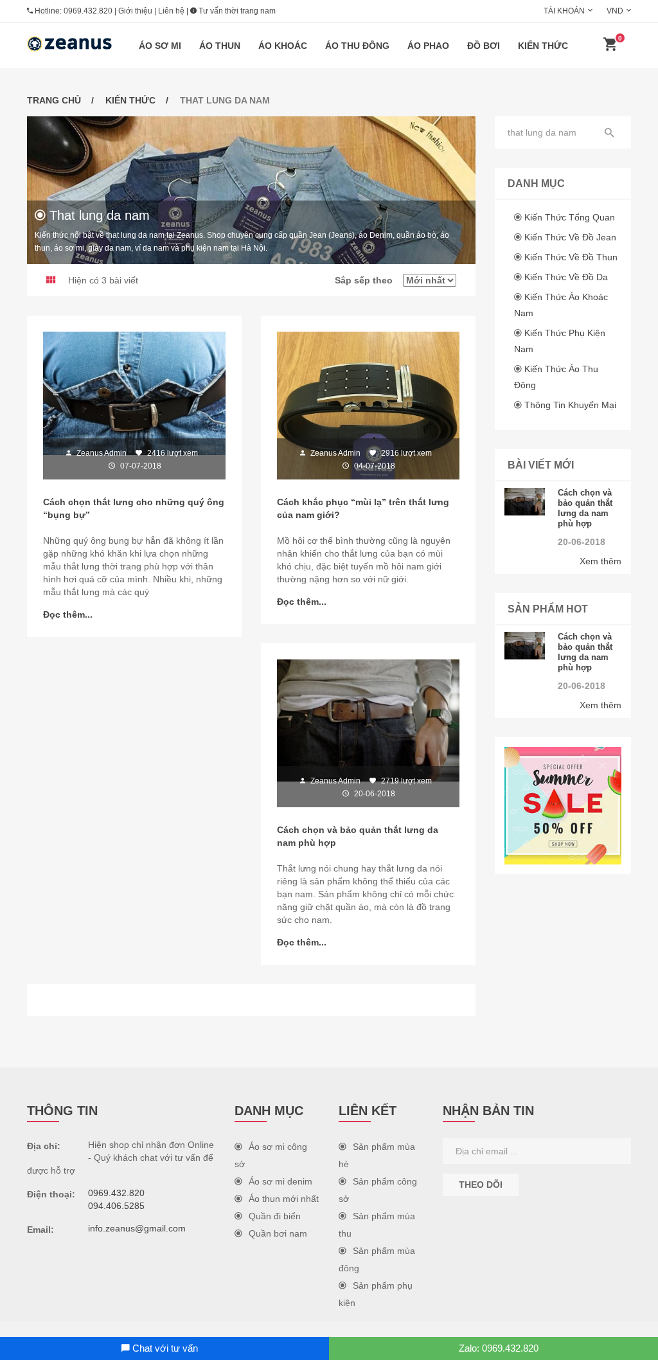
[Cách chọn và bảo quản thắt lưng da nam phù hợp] (525, 501)
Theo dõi (480, 1184)
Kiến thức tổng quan (569, 217)
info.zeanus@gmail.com (137, 1228)
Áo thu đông (357, 45)
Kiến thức (543, 45)
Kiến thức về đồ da (566, 277)
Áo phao (428, 45)
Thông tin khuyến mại (570, 405)
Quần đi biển (275, 1216)
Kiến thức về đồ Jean (570, 237)
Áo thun (219, 45)
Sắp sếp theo (369, 280)
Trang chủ (54, 100)
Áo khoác (282, 45)
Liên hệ (171, 10)
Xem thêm (600, 561)
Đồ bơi (483, 45)
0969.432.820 (88, 10)
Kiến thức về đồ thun (571, 257)
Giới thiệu (135, 10)
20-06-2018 (581, 542)
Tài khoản (564, 10)
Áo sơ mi (160, 45)
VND (615, 10)
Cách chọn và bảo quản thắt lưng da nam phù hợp (585, 508)
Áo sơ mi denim (280, 1181)
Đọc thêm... (68, 614)
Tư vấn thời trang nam (236, 10)
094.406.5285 (116, 1206)
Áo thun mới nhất (284, 1199)
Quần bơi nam (278, 1233)
